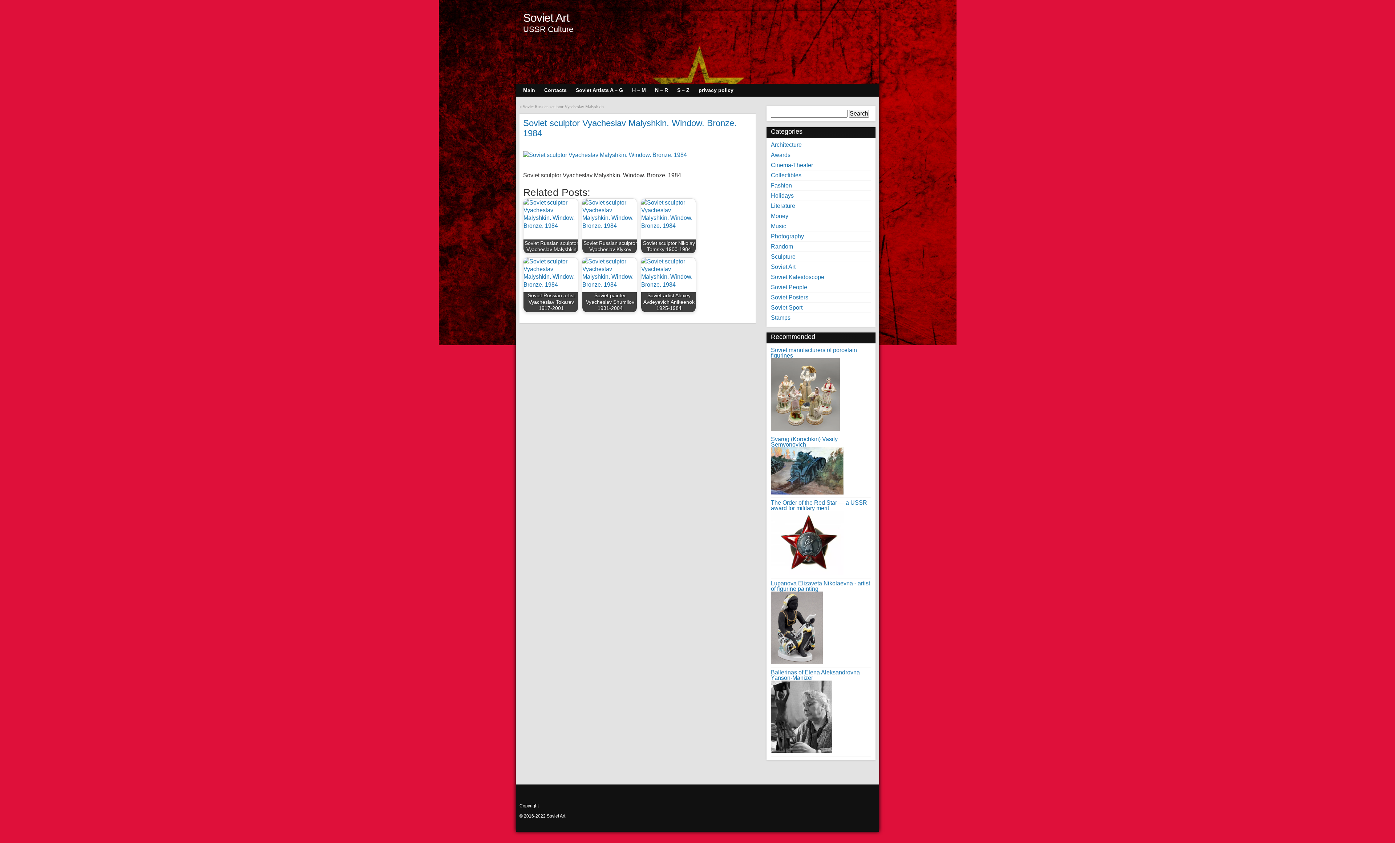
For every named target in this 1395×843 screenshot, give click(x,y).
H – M (639, 90)
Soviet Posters (789, 297)
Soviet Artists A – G (599, 90)
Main (529, 90)
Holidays (782, 196)
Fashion (781, 185)
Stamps (780, 318)
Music (778, 226)
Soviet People (789, 287)
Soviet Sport (786, 307)
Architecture (786, 145)
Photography (787, 236)
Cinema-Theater (792, 165)
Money (779, 216)
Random (782, 246)
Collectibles (786, 175)
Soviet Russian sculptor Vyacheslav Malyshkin (563, 106)
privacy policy (716, 90)
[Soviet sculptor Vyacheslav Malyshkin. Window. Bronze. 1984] (605, 155)
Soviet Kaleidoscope (797, 277)
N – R (661, 90)
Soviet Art (546, 17)
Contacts (555, 90)
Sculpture (783, 257)
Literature (783, 206)
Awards (780, 155)
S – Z (683, 90)
